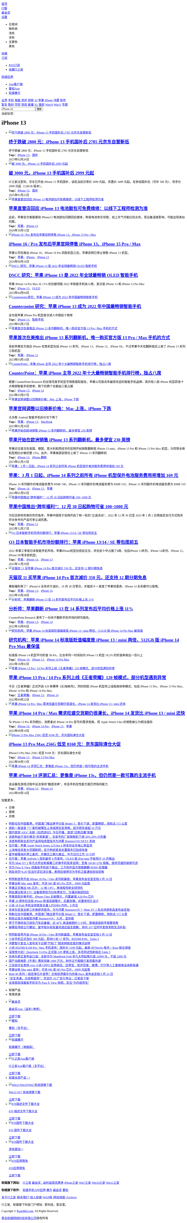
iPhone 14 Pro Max (58, 659)
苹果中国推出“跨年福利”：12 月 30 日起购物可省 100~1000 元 (68, 506)
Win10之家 (98, 1182)
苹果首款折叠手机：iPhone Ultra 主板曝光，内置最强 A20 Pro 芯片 (51, 896)
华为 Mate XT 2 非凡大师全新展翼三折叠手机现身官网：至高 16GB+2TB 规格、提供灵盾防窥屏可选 (73, 863)
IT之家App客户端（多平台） (27, 1066)
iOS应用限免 (17, 1168)
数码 (11, 104)
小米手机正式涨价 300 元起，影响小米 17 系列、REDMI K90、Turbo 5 (54, 939)
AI (35, 100)
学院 (17, 104)
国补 (35, 155)
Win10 (49, 104)
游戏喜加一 (16, 1149)
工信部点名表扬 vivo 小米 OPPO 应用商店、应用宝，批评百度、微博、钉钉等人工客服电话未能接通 (73, 965)
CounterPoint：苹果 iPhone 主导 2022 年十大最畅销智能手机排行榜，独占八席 (85, 373)
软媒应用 (7, 76)
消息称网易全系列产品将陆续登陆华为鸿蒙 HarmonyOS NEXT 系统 (52, 841)
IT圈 (4, 8)
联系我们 (23, 1197)
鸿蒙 (56, 100)
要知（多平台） (19, 1028)
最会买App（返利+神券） (25, 1009)
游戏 (24, 104)
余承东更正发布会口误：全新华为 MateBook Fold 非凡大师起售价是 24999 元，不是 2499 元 (67, 956)
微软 (42, 104)
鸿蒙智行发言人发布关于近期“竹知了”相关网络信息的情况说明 (49, 943)
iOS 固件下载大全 (20, 1130)
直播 (31, 104)
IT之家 (27, 1182)
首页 (4, 3)
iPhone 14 (38, 390)
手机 (11, 100)
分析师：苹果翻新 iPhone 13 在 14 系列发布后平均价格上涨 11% (71, 608)
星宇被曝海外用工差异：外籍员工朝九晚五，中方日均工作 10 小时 (52, 854)
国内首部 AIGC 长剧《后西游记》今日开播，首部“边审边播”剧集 (51, 832)
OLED (36, 288)
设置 (4, 17)
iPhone (49, 100)
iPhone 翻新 (39, 457)
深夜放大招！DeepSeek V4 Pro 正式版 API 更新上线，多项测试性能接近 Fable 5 (59, 952)
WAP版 (47, 1197)
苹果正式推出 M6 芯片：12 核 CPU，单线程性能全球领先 (46, 887)
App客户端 (16, 84)
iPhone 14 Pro (40, 726)
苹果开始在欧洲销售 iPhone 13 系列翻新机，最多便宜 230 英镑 (69, 439)
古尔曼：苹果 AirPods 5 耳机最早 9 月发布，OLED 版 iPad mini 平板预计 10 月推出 (62, 858)
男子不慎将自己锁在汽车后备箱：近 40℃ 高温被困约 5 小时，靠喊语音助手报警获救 (63, 922)
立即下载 (14, 1016)
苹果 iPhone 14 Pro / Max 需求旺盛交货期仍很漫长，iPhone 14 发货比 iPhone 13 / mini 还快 (97, 713)
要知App (14, 88)
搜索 (39, 109)
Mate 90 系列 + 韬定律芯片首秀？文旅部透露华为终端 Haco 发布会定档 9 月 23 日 (61, 974)
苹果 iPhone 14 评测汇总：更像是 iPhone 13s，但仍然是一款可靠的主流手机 (82, 775)
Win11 (57, 104)
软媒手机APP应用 (34, 1190)
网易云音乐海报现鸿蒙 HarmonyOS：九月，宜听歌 (41, 918)
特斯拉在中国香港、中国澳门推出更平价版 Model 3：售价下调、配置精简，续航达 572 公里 (68, 823)
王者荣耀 (23, 695)
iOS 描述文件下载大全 (23, 1111)
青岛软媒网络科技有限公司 (19, 1218)
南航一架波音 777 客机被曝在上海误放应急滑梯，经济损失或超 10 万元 (55, 828)
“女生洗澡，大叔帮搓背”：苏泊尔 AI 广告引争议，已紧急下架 (49, 978)
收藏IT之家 (16, 69)
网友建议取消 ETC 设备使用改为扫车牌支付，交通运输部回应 (49, 892)
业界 (4, 100)
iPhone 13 (23, 155)
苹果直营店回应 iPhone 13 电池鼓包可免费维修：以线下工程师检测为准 (78, 208)
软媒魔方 (14, 93)
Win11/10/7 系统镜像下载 (24, 1092)
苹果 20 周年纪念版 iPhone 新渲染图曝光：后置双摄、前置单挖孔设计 (54, 901)
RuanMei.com (25, 1211)
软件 (63, 100)
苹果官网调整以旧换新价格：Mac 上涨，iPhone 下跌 (60, 408)
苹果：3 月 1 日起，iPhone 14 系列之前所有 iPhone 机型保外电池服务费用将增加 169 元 (93, 475)
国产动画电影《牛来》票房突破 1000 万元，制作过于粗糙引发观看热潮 (55, 960)
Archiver (71, 1197)
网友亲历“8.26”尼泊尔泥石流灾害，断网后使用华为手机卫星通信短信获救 (56, 871)
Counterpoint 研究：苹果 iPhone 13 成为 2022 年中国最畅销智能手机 (75, 306)
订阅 (4, 57)
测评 (24, 100)
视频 (31, 100)
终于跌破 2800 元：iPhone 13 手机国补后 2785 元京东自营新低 (69, 141)
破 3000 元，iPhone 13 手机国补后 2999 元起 (51, 173)
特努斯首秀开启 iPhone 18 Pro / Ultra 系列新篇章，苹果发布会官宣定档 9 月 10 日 (60, 879)
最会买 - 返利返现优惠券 (48, 1182)
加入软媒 (36, 1197)
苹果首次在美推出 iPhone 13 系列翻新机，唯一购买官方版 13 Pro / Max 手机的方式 (89, 337)
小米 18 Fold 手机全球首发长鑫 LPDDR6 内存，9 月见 (43, 905)
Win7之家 (85, 1182)
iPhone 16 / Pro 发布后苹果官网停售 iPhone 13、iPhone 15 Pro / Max (75, 244)
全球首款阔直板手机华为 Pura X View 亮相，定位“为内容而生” (49, 982)
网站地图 (59, 1197)
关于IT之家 (8, 1197)
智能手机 (38, 319)
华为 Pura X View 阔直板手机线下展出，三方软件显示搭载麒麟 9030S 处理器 (58, 867)
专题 (65, 104)
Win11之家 (112, 1182)
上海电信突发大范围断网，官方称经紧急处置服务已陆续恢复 (48, 849)
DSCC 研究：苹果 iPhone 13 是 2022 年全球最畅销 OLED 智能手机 (73, 275)
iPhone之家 (71, 1182)
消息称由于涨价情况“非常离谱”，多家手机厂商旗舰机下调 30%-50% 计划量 (57, 836)
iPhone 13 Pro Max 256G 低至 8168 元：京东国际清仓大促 (65, 744)
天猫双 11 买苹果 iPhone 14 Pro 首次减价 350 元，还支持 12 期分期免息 (78, 577)
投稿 (4, 53)
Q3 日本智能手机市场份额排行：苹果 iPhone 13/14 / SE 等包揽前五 (73, 542)
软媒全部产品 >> (19, 1077)
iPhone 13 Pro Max (43, 757)
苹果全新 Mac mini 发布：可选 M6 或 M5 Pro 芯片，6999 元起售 (49, 883)
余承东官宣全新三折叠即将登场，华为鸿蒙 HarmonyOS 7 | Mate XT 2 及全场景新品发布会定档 (69, 909)
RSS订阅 (14, 65)
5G (36, 104)
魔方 (49, 1190)
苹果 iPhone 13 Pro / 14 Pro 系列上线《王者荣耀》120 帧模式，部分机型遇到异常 (87, 677)
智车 (4, 104)
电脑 (17, 100)
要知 (65, 1190)
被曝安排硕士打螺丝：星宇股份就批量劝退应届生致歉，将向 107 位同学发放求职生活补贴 (67, 927)
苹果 (41, 100)
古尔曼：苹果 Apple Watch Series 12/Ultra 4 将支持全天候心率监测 (50, 845)
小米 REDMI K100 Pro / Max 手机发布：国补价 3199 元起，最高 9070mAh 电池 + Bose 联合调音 (70, 947)
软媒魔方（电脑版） (22, 1047)
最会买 (5, 12)
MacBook (46, 421)
